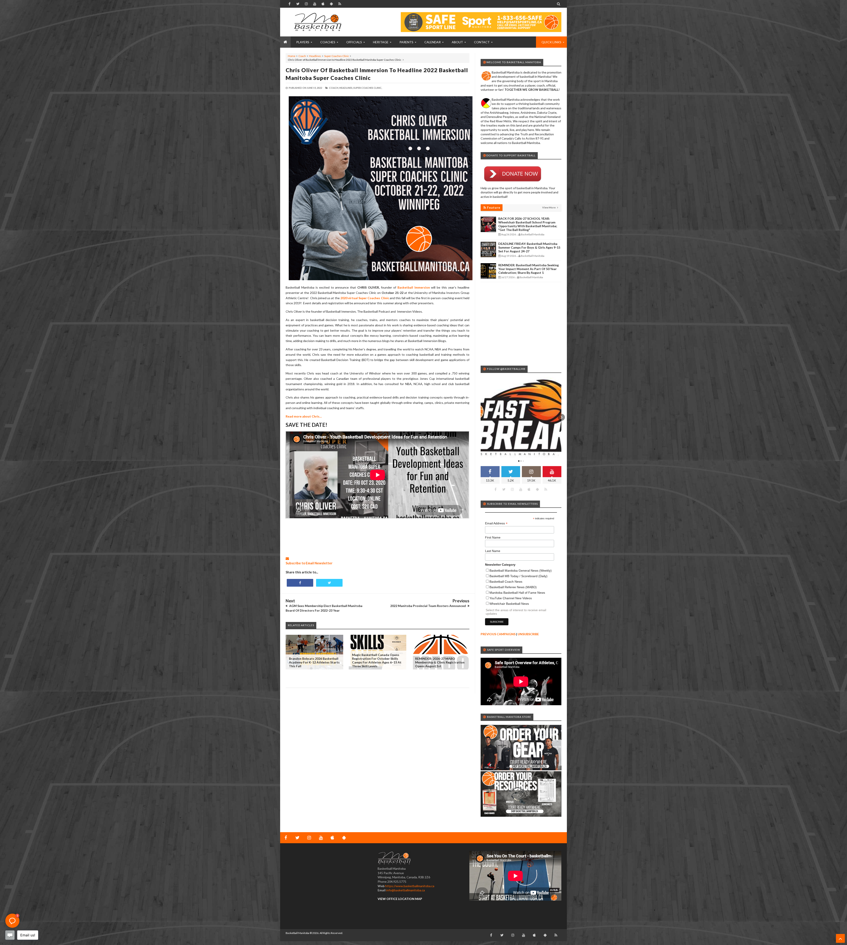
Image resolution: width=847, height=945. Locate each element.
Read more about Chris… (304, 416)
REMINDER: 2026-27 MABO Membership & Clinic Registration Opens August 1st (440, 662)
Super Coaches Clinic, (367, 87)
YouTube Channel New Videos (510, 598)
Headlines (315, 56)
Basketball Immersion (413, 287)
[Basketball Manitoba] (319, 22)
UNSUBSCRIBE (528, 634)
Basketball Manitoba (297, 933)
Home (291, 56)
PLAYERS (302, 42)
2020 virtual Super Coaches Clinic (364, 298)
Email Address (496, 523)
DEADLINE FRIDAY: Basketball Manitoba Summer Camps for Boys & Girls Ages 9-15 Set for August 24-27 (529, 247)
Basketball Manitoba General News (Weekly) (520, 570)
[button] (480, 417)
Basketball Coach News (505, 581)
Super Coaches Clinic (336, 56)
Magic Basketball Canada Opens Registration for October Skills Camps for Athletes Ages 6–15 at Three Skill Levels (376, 660)
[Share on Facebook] (300, 583)
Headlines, (346, 87)
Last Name (492, 551)
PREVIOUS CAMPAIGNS (498, 634)
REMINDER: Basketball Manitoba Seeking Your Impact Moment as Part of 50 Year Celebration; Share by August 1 (528, 268)
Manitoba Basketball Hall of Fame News (517, 592)
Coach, (334, 87)
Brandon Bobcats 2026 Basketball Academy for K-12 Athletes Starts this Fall (314, 662)
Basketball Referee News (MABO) (513, 587)
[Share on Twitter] (329, 583)
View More (549, 207)
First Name (492, 537)
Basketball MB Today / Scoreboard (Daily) (518, 576)
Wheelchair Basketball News (509, 603)
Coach (302, 56)
